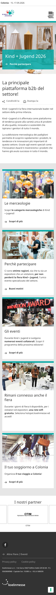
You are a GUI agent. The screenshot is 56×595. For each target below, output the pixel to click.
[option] (28, 516)
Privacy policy (9, 562)
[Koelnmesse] (15, 584)
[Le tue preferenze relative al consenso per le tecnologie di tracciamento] (51, 590)
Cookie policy (28, 562)
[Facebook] (5, 545)
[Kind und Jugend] (9, 13)
